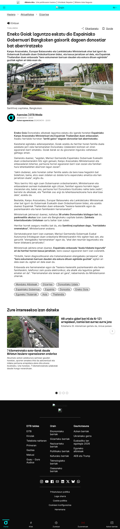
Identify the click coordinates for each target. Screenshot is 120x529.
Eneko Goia (81, 289)
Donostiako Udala (68, 284)
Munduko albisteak (26, 284)
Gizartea (47, 284)
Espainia (49, 289)
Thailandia (58, 294)
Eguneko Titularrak (26, 294)
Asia (44, 294)
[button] (112, 331)
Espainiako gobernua (28, 289)
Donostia (65, 289)
